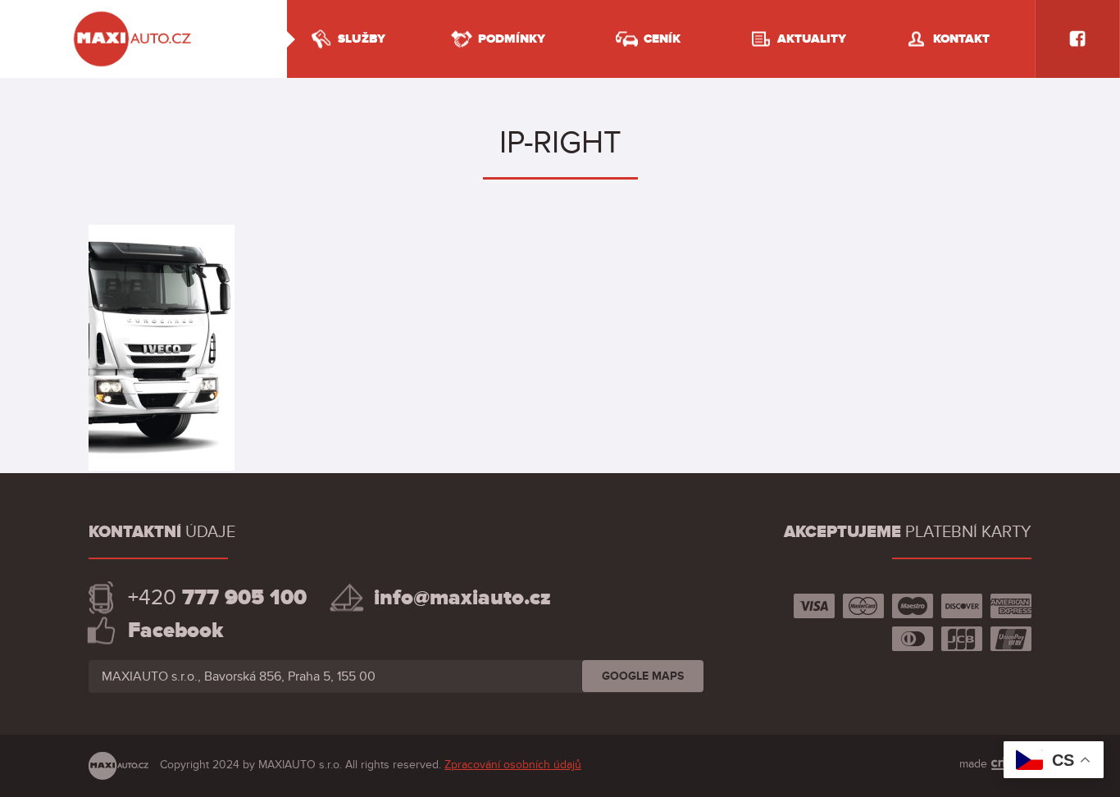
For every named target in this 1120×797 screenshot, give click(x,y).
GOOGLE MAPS (643, 676)
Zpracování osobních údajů (512, 765)
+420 (217, 598)
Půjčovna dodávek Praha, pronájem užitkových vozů (133, 14)
